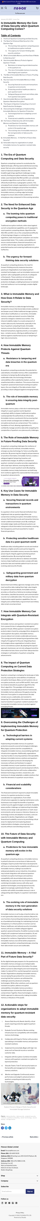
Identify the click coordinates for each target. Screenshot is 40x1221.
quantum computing (13, 1118)
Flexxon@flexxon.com (12, 1150)
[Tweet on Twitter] (6, 1127)
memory (3, 1118)
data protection (10, 1116)
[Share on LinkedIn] (9, 1127)
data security (20, 1116)
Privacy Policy (20, 1212)
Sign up (30, 1191)
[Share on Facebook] (2, 1127)
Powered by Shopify (20, 1217)
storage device (10, 1119)
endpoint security (30, 1116)
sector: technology (26, 1118)
